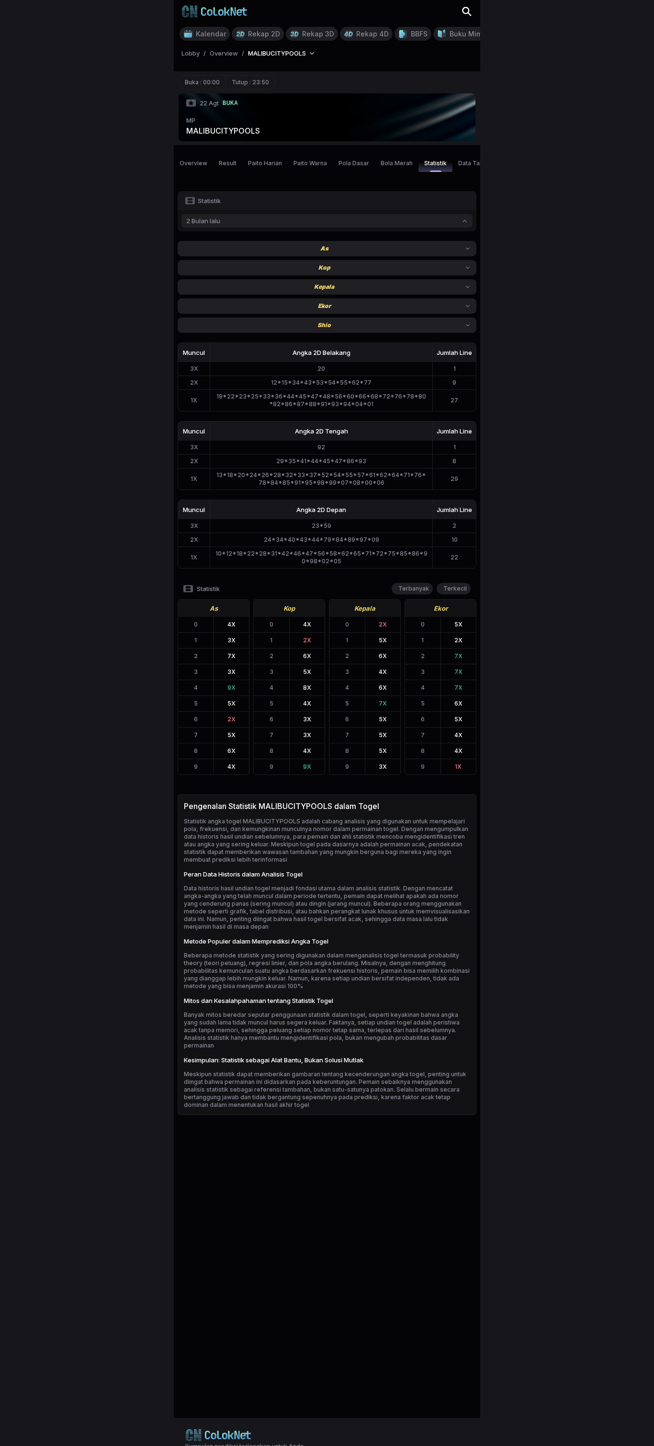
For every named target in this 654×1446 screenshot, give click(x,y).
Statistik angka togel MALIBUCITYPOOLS (242, 821)
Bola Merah (397, 163)
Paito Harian (265, 163)
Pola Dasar (353, 163)
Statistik (435, 163)
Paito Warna (310, 163)
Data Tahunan (477, 163)
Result (228, 163)
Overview (193, 163)
